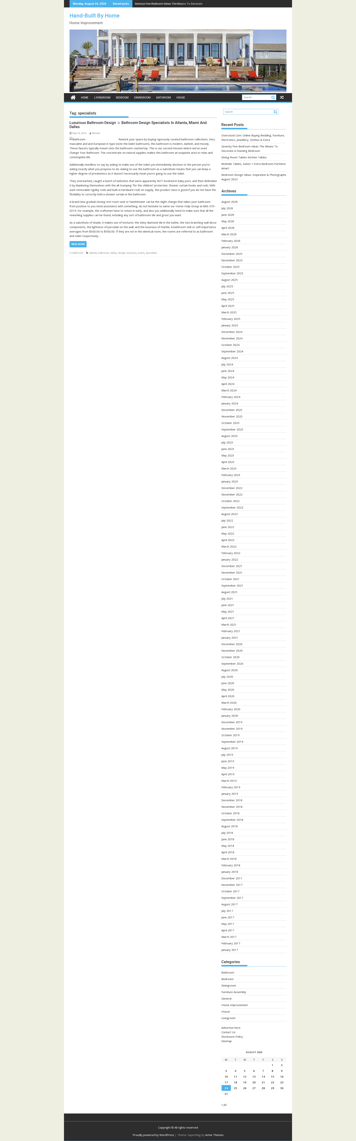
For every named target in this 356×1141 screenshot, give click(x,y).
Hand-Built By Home (95, 15)
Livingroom (102, 97)
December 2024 (231, 332)
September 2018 (232, 820)
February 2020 (230, 709)
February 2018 (230, 865)
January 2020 (229, 715)
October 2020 (230, 657)
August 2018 (229, 826)
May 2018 (227, 846)
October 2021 (230, 579)
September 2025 (232, 273)
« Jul (223, 1104)
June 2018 (227, 839)
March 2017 (229, 937)
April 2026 (227, 228)
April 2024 (227, 384)
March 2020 (229, 702)
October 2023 (230, 423)
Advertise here (230, 1027)
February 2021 (230, 631)
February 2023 (230, 475)
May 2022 (227, 533)
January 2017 (229, 950)
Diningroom (142, 97)
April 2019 (227, 774)
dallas (113, 252)
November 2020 (232, 650)
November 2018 (232, 806)
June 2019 (227, 761)
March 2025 (229, 312)
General (226, 998)
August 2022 (229, 514)
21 (263, 1082)
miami (141, 252)
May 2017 (227, 924)
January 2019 (229, 793)
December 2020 (231, 644)
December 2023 (231, 410)
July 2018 (227, 833)
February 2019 (230, 787)
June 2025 (227, 293)
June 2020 (227, 683)
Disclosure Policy (232, 1036)
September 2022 (232, 507)
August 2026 (229, 202)
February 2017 (230, 943)
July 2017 (227, 911)
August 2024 (229, 358)
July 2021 (227, 598)
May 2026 (227, 221)
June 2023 (227, 449)
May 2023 (227, 455)
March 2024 (229, 390)
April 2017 (227, 930)
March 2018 (229, 859)
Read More (78, 244)
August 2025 (229, 280)
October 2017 (230, 891)
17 (226, 1082)
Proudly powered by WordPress (153, 1135)
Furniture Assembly (233, 992)
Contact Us (228, 1032)
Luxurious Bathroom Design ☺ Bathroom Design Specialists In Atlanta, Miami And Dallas (138, 124)
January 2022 (229, 559)
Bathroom (163, 97)
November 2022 (232, 494)
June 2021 (227, 605)
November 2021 (232, 572)
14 (263, 1076)
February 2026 (230, 241)
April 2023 (227, 462)
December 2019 (231, 722)
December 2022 (231, 488)
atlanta (93, 252)
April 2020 (227, 696)
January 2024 (229, 403)
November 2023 (232, 416)
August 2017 (229, 904)
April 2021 (227, 618)
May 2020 (227, 689)
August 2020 (229, 670)
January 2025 (229, 325)
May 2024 (227, 377)
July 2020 (227, 676)
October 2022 (230, 501)
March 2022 (229, 546)
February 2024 (230, 397)
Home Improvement (234, 1005)
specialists (151, 252)
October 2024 (230, 345)
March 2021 (229, 624)
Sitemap (226, 1041)
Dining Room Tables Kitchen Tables (158, 3)
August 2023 (229, 436)
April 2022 (227, 540)
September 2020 (232, 663)
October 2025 (230, 267)
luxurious (131, 252)
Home (84, 97)
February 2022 (230, 553)
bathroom (103, 252)
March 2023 (229, 468)
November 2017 (232, 885)
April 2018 (227, 852)
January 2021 (229, 637)
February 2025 (230, 319)
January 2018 (229, 872)
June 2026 (227, 215)
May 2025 (227, 299)
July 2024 (227, 364)
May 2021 (227, 611)
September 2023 (232, 429)
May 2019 (227, 767)
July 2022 (227, 520)
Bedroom (122, 97)
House (181, 97)
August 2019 (229, 748)
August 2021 (229, 592)
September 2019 (232, 741)
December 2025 (231, 254)
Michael (96, 133)
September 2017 (232, 898)
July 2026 (227, 208)
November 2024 (232, 338)
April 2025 (227, 306)
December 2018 (231, 800)
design (121, 252)
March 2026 (229, 234)
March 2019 (229, 780)
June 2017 (227, 917)
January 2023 (229, 481)
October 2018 (230, 813)
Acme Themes (214, 1135)
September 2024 (232, 351)
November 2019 (232, 728)
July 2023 (227, 442)
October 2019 (230, 735)
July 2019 (227, 754)
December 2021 (231, 566)
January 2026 (229, 247)
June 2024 (227, 371)
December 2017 (231, 878)
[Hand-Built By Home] (178, 91)
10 (226, 1076)
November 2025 (232, 260)
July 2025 (227, 286)
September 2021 (232, 585)
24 (226, 1088)
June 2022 (227, 527)
